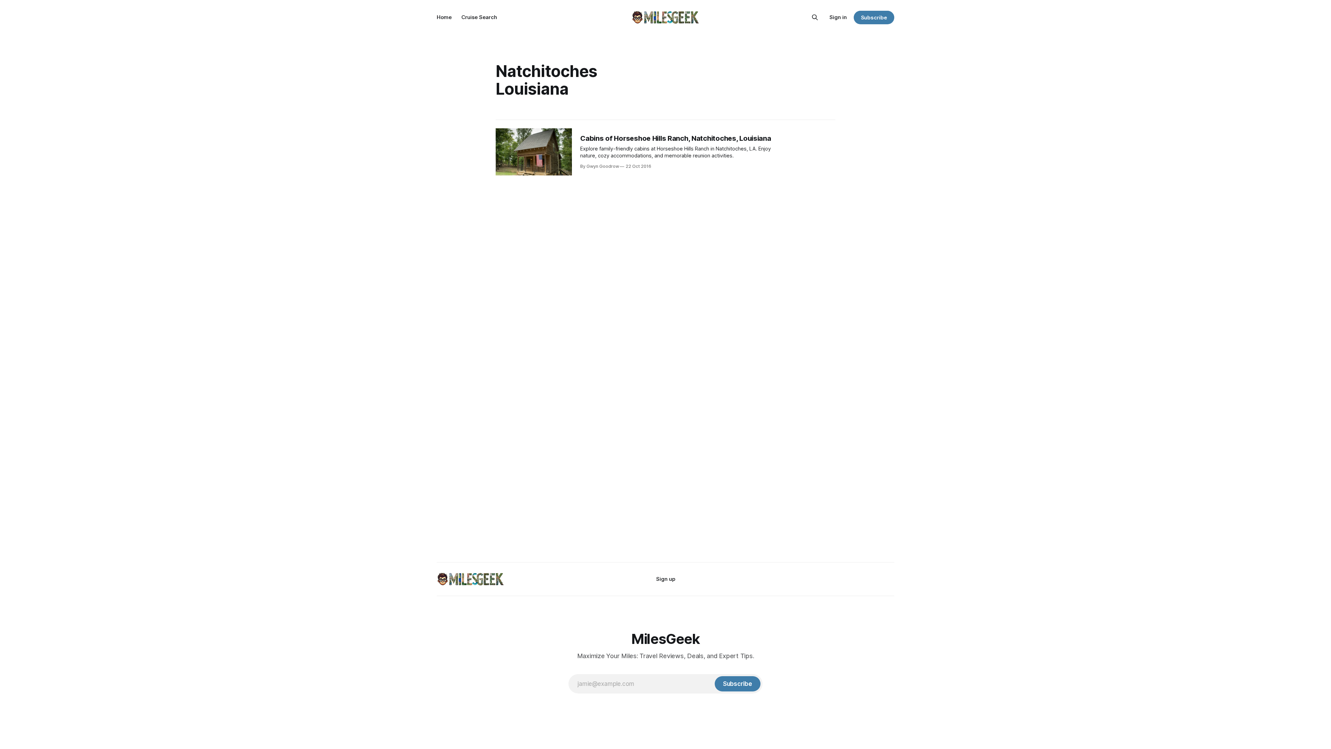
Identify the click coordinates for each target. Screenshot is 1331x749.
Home (444, 17)
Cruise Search (479, 17)
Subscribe (874, 17)
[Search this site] (814, 17)
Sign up (665, 579)
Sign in (838, 17)
